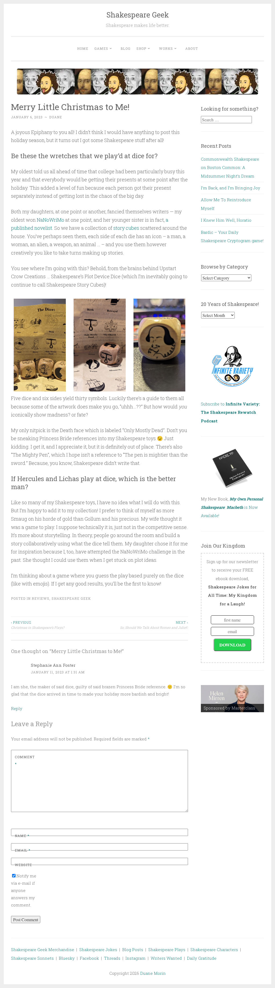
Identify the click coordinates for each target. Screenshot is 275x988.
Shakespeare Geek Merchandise (42, 949)
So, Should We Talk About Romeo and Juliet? (154, 624)
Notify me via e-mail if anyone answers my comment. (23, 890)
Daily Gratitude (201, 958)
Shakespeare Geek (137, 14)
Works (166, 48)
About (191, 48)
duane (55, 117)
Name (22, 836)
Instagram (135, 958)
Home (82, 48)
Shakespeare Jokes (98, 949)
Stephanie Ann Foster (53, 665)
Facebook (89, 958)
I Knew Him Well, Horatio (226, 220)
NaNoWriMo (50, 220)
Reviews (40, 598)
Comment (25, 760)
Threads (112, 958)
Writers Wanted (166, 958)
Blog (126, 48)
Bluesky (67, 958)
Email (22, 850)
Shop (141, 48)
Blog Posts (132, 949)
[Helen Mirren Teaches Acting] (232, 698)
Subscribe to (230, 412)
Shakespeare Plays (166, 949)
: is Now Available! (232, 507)
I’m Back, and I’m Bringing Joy (230, 187)
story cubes (126, 228)
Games (101, 48)
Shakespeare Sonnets (32, 958)
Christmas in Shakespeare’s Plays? (37, 624)
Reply (16, 708)
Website (23, 865)
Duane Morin (153, 973)
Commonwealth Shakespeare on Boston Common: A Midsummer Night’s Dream (230, 167)
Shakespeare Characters (214, 949)
